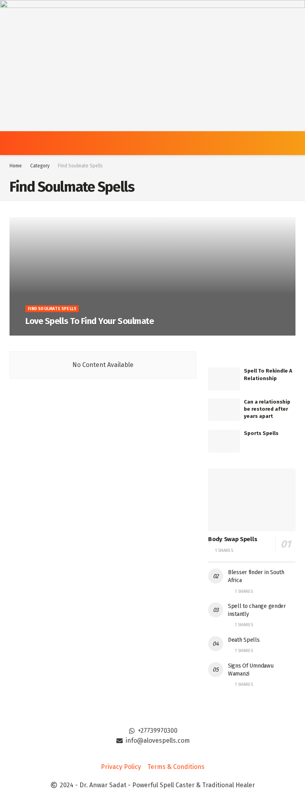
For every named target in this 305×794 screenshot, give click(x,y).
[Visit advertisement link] (152, 65)
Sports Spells (261, 433)
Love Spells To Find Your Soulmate (89, 321)
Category (40, 166)
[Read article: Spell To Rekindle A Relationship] (224, 378)
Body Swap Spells (232, 539)
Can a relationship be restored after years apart (267, 409)
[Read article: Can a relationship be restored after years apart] (224, 409)
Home (16, 166)
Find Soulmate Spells (80, 166)
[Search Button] (292, 143)
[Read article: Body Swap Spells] (251, 499)
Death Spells (244, 640)
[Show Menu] (13, 143)
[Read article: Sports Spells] (224, 441)
